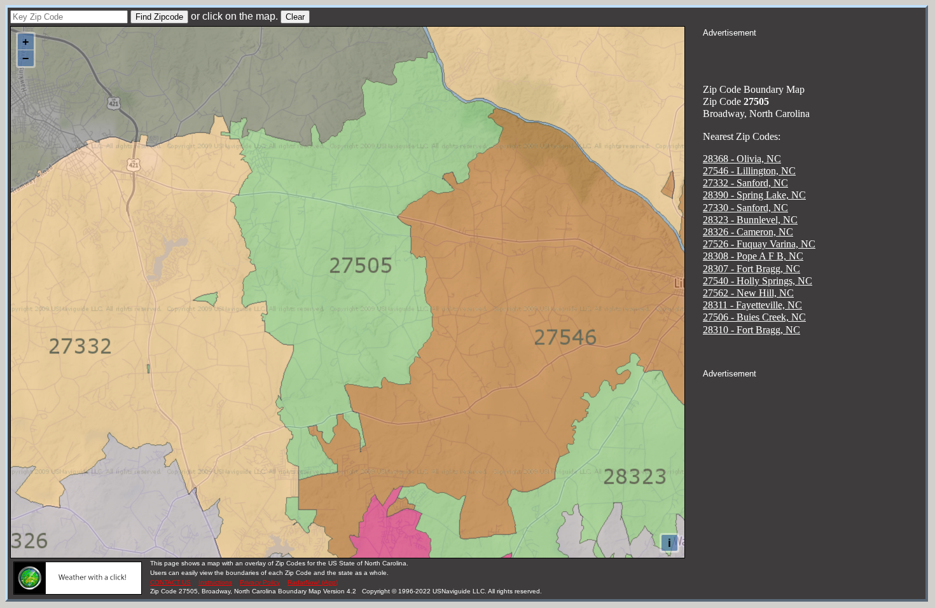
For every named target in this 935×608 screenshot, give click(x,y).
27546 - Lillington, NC (749, 170)
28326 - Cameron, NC (748, 231)
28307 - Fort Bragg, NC (751, 268)
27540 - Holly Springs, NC (757, 280)
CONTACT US (170, 582)
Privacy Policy (260, 582)
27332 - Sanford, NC (745, 182)
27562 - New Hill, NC (748, 292)
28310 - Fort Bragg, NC (751, 329)
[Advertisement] (814, 55)
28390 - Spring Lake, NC (754, 195)
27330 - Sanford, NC (745, 207)
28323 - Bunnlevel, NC (750, 219)
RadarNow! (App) (312, 582)
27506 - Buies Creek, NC (754, 317)
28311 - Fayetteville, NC (752, 305)
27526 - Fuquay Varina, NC (759, 243)
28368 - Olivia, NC (742, 158)
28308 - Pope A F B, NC (753, 256)
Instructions (215, 582)
